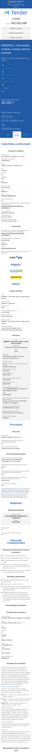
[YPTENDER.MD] (16, 277)
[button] (16, 7)
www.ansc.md (5, 658)
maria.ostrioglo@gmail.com (8, 195)
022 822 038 (19, 23)
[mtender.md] (16, 265)
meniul (17, 19)
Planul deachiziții (9, 134)
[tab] (8, 134)
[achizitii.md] (16, 271)
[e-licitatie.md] (16, 258)
